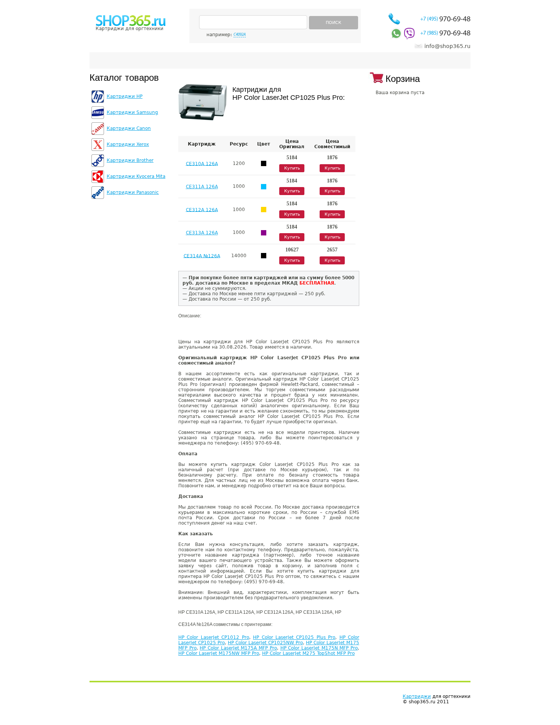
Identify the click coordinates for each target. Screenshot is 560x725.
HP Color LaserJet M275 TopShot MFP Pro (308, 653)
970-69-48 (445, 19)
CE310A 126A (202, 163)
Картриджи (417, 696)
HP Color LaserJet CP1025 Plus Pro (294, 637)
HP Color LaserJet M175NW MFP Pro (218, 653)
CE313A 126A (202, 232)
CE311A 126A (202, 186)
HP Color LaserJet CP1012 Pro (213, 637)
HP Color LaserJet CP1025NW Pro (265, 642)
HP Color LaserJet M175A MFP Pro (238, 648)
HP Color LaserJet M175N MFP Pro (319, 648)
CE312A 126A (202, 209)
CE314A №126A (202, 255)
